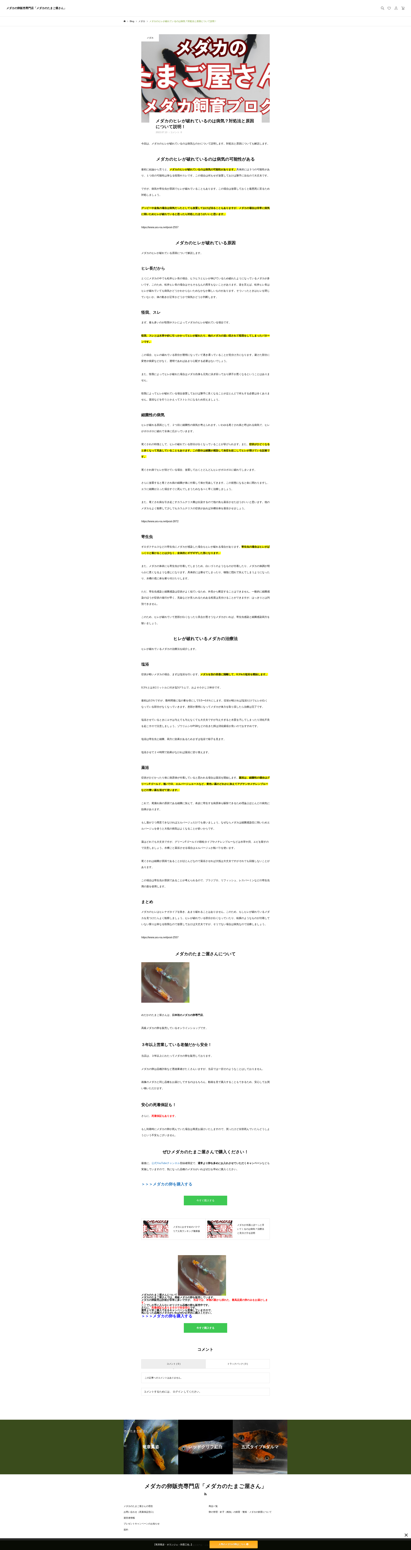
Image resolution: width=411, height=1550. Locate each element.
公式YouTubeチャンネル (166, 1163)
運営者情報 (129, 1518)
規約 (126, 1529)
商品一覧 (213, 1506)
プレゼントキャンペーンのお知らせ (142, 1523)
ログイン (178, 1391)
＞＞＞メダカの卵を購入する (166, 1184)
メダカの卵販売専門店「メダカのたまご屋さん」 (36, 8)
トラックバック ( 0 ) (237, 1363)
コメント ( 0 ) (173, 1363)
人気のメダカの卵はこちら (232, 1544)
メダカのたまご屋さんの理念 (138, 1506)
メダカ (150, 37)
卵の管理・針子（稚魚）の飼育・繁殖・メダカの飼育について (240, 1512)
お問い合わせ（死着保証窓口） (139, 1512)
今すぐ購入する (205, 1200)
